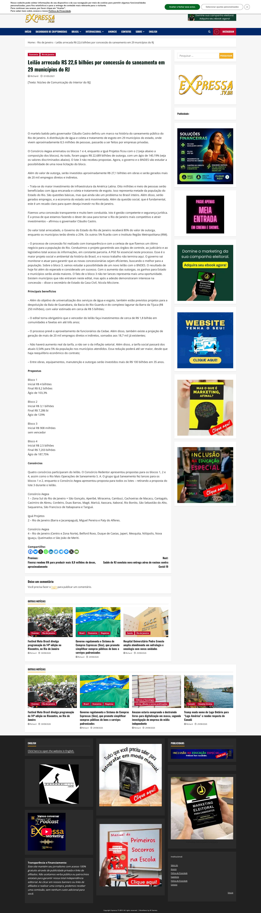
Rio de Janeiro (48, 54)
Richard (34, 76)
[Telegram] (61, 551)
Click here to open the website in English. (51, 751)
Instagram (228, 31)
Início (28, 31)
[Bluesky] (35, 551)
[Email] (76, 551)
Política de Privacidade (179, 873)
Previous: (62, 562)
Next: (135, 562)
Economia (33, 54)
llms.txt (230, 892)
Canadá (191, 704)
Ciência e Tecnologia (145, 700)
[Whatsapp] (46, 551)
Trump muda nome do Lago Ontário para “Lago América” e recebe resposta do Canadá (206, 716)
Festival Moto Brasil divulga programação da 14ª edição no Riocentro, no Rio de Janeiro (44, 645)
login (54, 587)
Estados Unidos (205, 704)
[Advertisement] (98, 110)
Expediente (175, 877)
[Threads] (40, 551)
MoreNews (143, 910)
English (153, 31)
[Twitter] (56, 551)
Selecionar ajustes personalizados (222, 6)
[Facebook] (30, 551)
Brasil (75, 31)
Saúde (130, 633)
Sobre (139, 31)
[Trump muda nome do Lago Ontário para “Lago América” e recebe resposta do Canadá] (208, 691)
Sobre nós (174, 865)
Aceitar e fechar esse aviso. (182, 6)
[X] (71, 551)
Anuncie (112, 31)
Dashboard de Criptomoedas (51, 31)
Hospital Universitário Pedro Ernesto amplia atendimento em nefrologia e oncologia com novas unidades (143, 645)
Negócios (105, 633)
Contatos (126, 31)
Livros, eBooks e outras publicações (151, 704)
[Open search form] (209, 32)
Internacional (93, 31)
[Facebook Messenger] (66, 551)
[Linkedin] (51, 551)
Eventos (35, 633)
